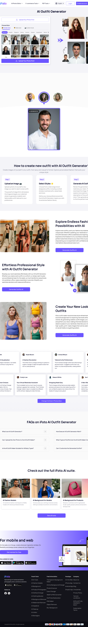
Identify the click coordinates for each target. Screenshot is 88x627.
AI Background (35, 586)
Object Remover (52, 604)
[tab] (24, 431)
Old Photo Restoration (54, 598)
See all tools (51, 515)
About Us (76, 580)
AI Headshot (35, 606)
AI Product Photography (38, 589)
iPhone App (68, 583)
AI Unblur (34, 612)
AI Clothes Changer (37, 593)
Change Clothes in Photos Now (52, 401)
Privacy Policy (77, 593)
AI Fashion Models (37, 583)
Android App (69, 586)
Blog (74, 586)
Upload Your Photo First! (27, 61)
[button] (24, 431)
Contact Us (76, 583)
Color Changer (51, 591)
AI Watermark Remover (38, 603)
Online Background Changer (56, 585)
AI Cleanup (34, 609)
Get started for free (14, 552)
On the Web (69, 580)
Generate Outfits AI (69, 250)
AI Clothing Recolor (37, 596)
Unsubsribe (77, 589)
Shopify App (69, 589)
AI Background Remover (38, 599)
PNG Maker (50, 601)
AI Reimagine (35, 616)
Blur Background (52, 608)
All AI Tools (34, 580)
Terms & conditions (76, 597)
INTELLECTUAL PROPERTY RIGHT (78, 603)
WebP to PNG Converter (54, 595)
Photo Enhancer (52, 588)
